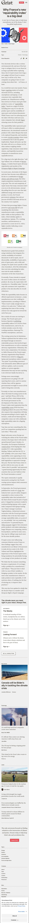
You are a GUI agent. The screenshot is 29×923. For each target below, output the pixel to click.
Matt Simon (4, 750)
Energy (3, 850)
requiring (9, 90)
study (19, 490)
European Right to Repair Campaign (13, 168)
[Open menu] (26, 2)
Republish (3, 896)
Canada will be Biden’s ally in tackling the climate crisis (14, 685)
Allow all (14, 915)
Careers (3, 875)
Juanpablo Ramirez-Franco (7, 807)
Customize (13, 920)
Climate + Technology (23, 54)
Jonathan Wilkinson (6, 692)
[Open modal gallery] (14, 238)
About (2, 869)
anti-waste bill (12, 207)
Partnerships (4, 877)
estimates (13, 197)
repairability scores (8, 407)
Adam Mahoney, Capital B (7, 818)
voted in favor (6, 447)
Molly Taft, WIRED (5, 732)
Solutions (3, 854)
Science (14, 692)
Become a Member (5, 892)
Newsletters (4, 888)
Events (3, 890)
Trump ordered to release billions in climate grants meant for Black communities (12, 814)
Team (2, 871)
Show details (21, 911)
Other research (6, 525)
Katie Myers (7, 789)
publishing (17, 321)
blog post (20, 357)
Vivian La (3, 758)
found (9, 502)
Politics (3, 852)
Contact (3, 873)
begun (23, 120)
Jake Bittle (3, 741)
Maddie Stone (4, 47)
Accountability (4, 856)
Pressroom (4, 879)
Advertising (4, 894)
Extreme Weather (5, 858)
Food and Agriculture (6, 860)
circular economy (13, 137)
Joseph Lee (4, 798)
